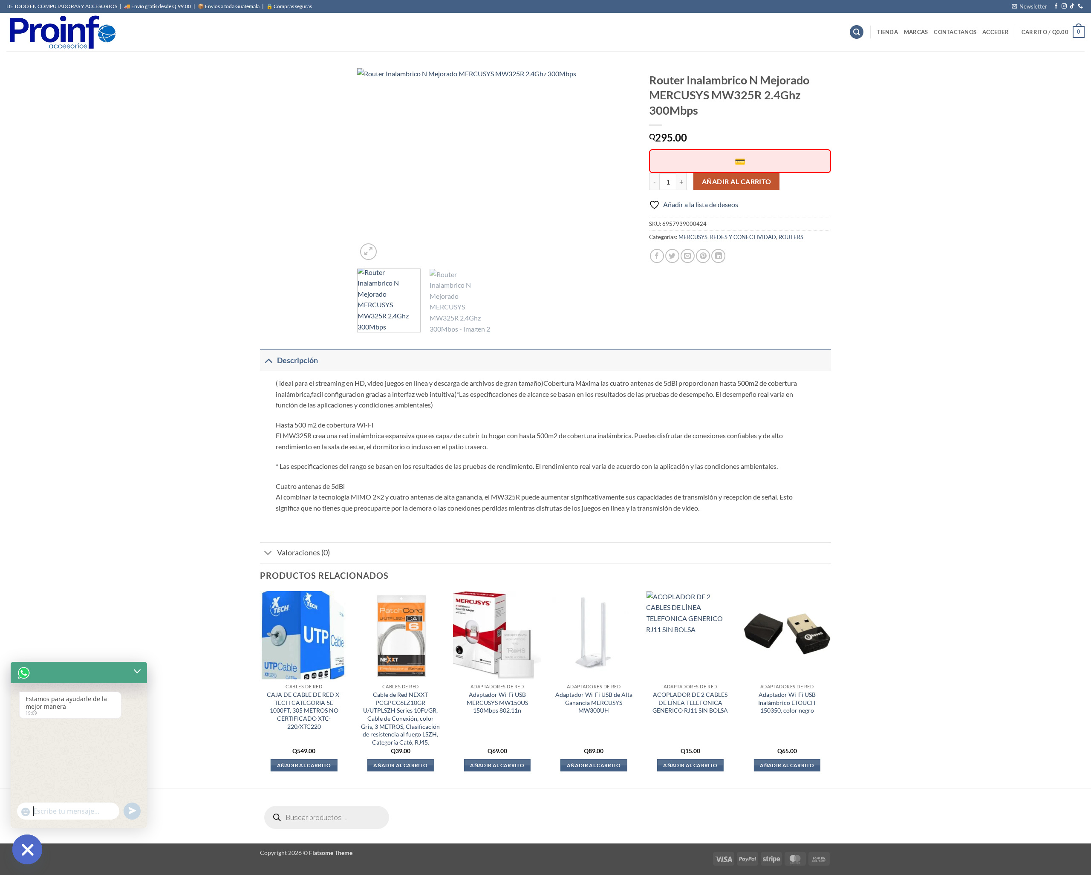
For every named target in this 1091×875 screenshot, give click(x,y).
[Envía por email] (688, 256)
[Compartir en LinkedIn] (718, 256)
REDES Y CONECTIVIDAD (743, 237)
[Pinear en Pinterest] (703, 256)
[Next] (620, 165)
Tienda (887, 32)
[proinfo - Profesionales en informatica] (61, 32)
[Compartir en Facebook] (657, 256)
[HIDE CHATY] (27, 849)
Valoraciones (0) (303, 552)
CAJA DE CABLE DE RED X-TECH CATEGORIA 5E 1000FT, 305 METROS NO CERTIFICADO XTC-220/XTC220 (304, 710)
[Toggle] (268, 360)
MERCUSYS (692, 237)
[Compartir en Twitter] (672, 256)
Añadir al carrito (736, 181)
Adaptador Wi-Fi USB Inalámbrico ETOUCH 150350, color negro (787, 702)
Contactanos (955, 32)
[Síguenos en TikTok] (1072, 6)
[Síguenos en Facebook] (1056, 6)
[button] (1029, 6)
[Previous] (373, 165)
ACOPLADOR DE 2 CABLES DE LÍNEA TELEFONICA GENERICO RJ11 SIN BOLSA (690, 702)
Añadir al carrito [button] (304, 765)
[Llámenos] (1080, 6)
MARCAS (916, 32)
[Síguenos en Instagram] (1064, 6)
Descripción (297, 360)
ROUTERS (791, 237)
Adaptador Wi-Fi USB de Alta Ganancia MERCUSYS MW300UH (593, 702)
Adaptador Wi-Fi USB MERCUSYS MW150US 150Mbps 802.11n (497, 702)
